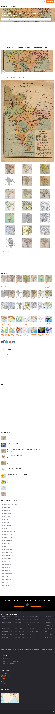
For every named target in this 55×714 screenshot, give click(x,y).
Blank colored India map (6, 692)
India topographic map (8, 579)
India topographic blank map (15, 443)
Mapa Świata (3, 683)
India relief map (48, 309)
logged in (8, 354)
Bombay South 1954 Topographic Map (11, 311)
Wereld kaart (3, 681)
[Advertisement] (27, 36)
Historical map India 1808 (18, 283)
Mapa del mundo (4, 680)
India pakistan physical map (10, 659)
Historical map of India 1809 (34, 298)
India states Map (6, 576)
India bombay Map (6, 510)
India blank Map (6, 507)
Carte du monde (36, 604)
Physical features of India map (26, 324)
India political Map (7, 552)
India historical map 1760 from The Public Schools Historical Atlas (4, 284)
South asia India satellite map (40, 335)
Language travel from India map (4, 335)
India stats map (11, 480)
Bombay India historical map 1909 (40, 284)
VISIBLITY (30, 711)
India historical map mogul (25, 298)
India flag (4, 528)
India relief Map (6, 561)
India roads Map (6, 570)
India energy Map (6, 525)
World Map (3, 676)
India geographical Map (8, 531)
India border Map (6, 513)
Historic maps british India (18, 298)
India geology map (48, 323)
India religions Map (7, 564)
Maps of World (50, 1)
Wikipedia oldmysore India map (48, 298)
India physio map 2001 (8, 663)
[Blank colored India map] (10, 698)
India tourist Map (7, 582)
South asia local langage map (15, 455)
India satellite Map (7, 573)
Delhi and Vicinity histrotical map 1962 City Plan (19, 311)
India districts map (41, 323)
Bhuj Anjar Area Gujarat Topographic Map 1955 (41, 311)
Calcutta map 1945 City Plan (26, 310)
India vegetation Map (7, 585)
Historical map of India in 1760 (34, 283)
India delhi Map (6, 522)
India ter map (47, 334)
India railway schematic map (14, 486)
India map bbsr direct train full (11, 335)
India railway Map (6, 558)
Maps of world (19, 604)
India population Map (8, 555)
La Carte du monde (5, 675)
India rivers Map (6, 567)
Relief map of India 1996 (4, 324)
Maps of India (5, 19)
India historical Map (15, 19)
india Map (4, 546)
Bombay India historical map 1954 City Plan (3, 298)
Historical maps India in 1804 (26, 283)
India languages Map (7, 540)
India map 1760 (40, 297)
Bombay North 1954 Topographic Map (34, 311)
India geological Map (7, 534)
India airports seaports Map (9, 504)
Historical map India (11, 283)
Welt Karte (3, 678)
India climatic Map (7, 519)
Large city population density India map (19, 335)
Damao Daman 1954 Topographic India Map (4, 311)
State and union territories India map (17, 474)
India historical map (11, 298)
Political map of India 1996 (33, 324)
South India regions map (25, 335)
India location (6, 543)
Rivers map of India (19, 323)
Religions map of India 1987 (11, 324)
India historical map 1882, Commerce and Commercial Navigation (48, 285)
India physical (7, 658)
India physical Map (7, 549)
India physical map (34, 334)
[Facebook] (44, 1)
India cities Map (6, 516)
